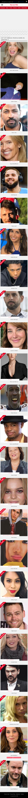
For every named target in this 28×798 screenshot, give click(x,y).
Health (19, 7)
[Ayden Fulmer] (14, 99)
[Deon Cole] (14, 130)
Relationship (24, 7)
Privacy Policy (15, 1)
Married (15, 7)
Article (11, 7)
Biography (3, 7)
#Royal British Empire (17, 757)
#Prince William (9, 757)
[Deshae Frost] (14, 286)
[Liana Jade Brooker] (14, 68)
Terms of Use (21, 1)
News (7, 7)
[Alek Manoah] (14, 193)
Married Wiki (14, 5)
